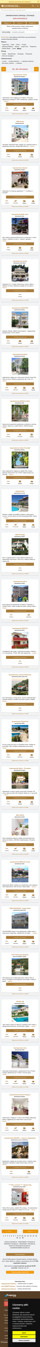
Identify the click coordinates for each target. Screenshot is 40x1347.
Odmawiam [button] (24, 1336)
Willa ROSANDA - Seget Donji (20, 908)
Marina (17, 46)
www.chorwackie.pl (20, 18)
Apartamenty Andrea (20, 354)
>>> (36, 69)
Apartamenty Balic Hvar (20, 214)
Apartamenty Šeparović (20, 721)
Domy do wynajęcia (8, 56)
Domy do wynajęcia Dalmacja (19, 1246)
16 (17, 1237)
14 (33, 1235)
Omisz (18, 44)
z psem (4, 61)
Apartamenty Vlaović (20, 168)
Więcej (19, 48)
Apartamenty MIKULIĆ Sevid (20, 862)
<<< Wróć (8, 1231)
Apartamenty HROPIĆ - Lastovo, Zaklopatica (20, 1138)
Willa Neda (20, 121)
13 (30, 1235)
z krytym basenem (14, 61)
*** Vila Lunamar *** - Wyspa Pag (20, 1185)
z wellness (19, 63)
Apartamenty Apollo (20, 261)
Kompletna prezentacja (20, 104)
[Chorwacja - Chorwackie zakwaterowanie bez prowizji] (10, 6)
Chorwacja (8, 1323)
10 (22, 1235)
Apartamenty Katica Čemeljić (20, 448)
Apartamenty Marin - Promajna (20, 768)
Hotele (4, 54)
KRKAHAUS (20, 491)
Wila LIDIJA (20, 815)
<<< (3, 69)
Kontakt (7, 1300)
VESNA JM (20, 1001)
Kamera (24, 110)
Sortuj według (6, 32)
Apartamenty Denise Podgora (20, 1095)
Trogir (12, 44)
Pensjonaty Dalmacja (27, 1244)
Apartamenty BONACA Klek (20, 401)
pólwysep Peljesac (7, 46)
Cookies (7, 1330)
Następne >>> (31, 1231)
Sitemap (7, 1310)
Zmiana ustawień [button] (24, 1340)
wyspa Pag (5, 44)
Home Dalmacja (20, 1254)
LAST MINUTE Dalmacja (8, 1286)
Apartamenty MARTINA (20, 308)
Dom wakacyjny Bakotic (20, 955)
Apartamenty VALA (20, 581)
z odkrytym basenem (27, 61)
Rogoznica (33, 46)
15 (36, 1235)
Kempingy (21, 54)
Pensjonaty (29, 54)
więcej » (6, 101)
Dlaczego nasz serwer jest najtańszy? (20, 1)
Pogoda (33, 110)
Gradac (24, 44)
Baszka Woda (6, 48)
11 (25, 1235)
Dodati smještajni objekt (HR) (20, 1272)
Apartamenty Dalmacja (26, 1242)
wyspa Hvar (24, 46)
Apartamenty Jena (20, 1048)
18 (23, 1237)
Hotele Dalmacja (10, 1242)
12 (28, 1235)
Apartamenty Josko (20, 75)
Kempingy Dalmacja (11, 1244)
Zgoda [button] (24, 1333)
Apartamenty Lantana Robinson (20, 675)
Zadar (14, 48)
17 (20, 1237)
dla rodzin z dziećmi (8, 63)
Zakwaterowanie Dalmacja (19, 1248)
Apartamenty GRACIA (20, 628)
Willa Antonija (20, 535)
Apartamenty (12, 54)
